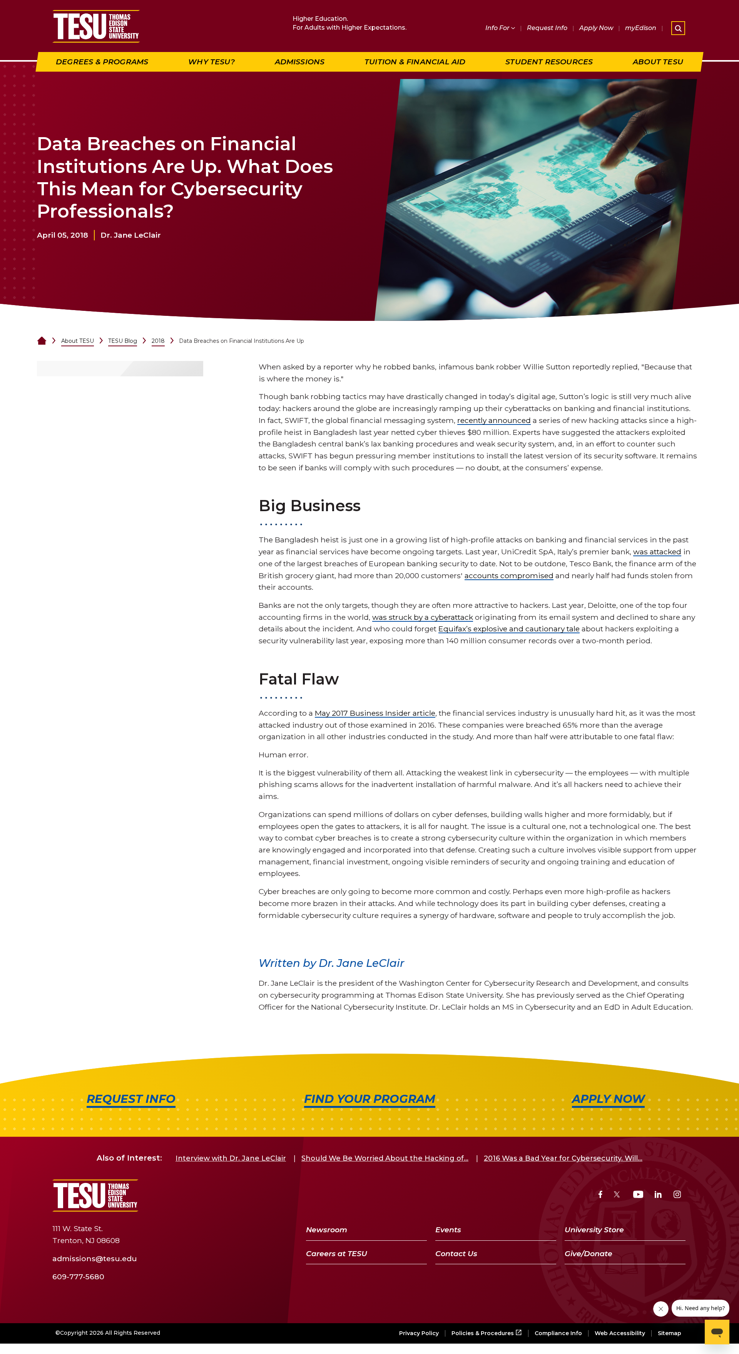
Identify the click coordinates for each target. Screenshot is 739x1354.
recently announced (494, 420)
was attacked (657, 551)
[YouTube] (638, 1195)
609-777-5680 (78, 1276)
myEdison (640, 28)
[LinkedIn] (658, 1195)
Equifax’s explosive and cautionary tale (509, 628)
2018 (158, 340)
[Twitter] (617, 1195)
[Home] (42, 341)
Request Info (547, 28)
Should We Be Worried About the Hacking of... (384, 1158)
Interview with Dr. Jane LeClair (231, 1158)
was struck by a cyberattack (422, 617)
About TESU (77, 340)
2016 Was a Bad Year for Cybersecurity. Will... (563, 1158)
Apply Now (596, 28)
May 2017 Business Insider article (375, 713)
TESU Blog (122, 340)
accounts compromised (509, 575)
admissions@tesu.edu (94, 1258)
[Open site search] (678, 28)
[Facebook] (600, 1195)
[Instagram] (677, 1195)
